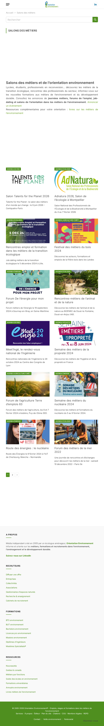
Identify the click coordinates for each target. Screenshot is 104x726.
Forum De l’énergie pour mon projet (25, 300)
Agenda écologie (63, 169)
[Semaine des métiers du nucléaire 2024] (76, 384)
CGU (64, 713)
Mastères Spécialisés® (16, 646)
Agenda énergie (14, 272)
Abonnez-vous (90, 720)
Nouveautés (11, 666)
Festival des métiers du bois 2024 (72, 248)
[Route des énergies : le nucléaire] (28, 432)
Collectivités (11, 583)
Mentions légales (75, 713)
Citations (56, 713)
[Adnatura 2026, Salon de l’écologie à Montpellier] (76, 180)
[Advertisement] (52, 58)
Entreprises (11, 579)
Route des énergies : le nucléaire (27, 448)
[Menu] (7, 4)
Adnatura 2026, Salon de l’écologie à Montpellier (70, 198)
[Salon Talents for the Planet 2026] (28, 180)
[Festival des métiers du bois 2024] (76, 231)
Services (19, 713)
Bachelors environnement (17, 629)
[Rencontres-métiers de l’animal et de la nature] (76, 282)
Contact (37, 719)
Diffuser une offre (13, 574)
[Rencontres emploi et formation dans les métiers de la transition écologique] (28, 231)
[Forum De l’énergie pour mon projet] (28, 282)
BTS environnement (14, 620)
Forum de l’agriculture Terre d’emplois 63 (24, 402)
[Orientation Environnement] (52, 4)
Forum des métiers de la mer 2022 (73, 450)
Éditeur (37, 713)
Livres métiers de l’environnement (21, 692)
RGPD (86, 713)
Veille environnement (52, 719)
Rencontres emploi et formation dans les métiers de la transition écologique (27, 250)
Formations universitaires (17, 683)
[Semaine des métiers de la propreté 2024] (76, 333)
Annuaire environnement (16, 687)
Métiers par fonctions (15, 674)
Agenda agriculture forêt (67, 220)
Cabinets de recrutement (17, 600)
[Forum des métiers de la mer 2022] (76, 432)
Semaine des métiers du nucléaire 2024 (70, 402)
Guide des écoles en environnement (22, 679)
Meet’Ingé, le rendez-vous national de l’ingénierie (23, 351)
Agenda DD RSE (13, 169)
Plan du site (46, 713)
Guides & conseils (13, 670)
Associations (11, 587)
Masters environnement (16, 637)
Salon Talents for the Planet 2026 (27, 196)
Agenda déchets (63, 322)
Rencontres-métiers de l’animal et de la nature (74, 300)
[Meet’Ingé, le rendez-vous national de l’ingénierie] (28, 333)
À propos (28, 713)
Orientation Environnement (35, 708)
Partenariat (68, 719)
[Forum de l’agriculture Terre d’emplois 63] (28, 384)
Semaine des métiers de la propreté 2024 (71, 351)
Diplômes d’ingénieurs (15, 642)
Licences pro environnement (18, 633)
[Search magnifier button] (95, 19)
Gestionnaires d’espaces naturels (20, 592)
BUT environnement (14, 624)
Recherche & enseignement (18, 596)
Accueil (9, 12)
